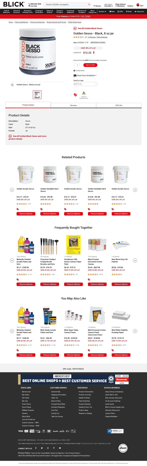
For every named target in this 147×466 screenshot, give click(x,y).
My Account (26, 392)
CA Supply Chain (56, 456)
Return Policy (56, 401)
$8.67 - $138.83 (94, 338)
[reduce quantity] (75, 65)
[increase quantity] (79, 65)
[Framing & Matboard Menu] (70, 14)
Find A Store (26, 404)
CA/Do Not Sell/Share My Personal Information (34, 456)
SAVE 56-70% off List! (72, 341)
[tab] (28, 105)
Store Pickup (26, 407)
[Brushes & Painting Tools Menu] (28, 14)
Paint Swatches (84, 401)
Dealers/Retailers (111, 416)
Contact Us (55, 413)
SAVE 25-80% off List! (95, 270)
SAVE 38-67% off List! (95, 341)
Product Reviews (85, 404)
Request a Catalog (85, 413)
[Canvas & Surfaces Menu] (17, 14)
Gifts (121, 11)
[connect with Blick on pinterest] (54, 449)
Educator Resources (112, 410)
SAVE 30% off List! (23, 200)
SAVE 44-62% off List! (48, 270)
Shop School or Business (114, 392)
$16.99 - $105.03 (70, 338)
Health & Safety (84, 398)
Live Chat (54, 410)
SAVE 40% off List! (88, 48)
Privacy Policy (24, 453)
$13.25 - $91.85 (46, 197)
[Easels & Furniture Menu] (60, 14)
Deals (130, 11)
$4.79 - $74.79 (46, 267)
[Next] (135, 190)
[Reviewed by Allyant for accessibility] (123, 448)
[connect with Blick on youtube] (60, 449)
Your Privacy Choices (72, 453)
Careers (25, 413)
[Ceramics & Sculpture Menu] (82, 14)
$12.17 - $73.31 (23, 197)
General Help (55, 392)
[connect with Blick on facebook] (36, 449)
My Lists (25, 401)
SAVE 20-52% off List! (24, 270)
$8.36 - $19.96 (117, 267)
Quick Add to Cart (111, 395)
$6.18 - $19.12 (69, 267)
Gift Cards (25, 398)
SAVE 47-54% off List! (72, 270)
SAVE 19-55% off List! (119, 341)
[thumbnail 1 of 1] (37, 94)
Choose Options (25, 214)
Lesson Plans (110, 413)
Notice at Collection (57, 453)
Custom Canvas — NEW (30, 423)
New (113, 11)
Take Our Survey (57, 416)
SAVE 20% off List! (118, 270)
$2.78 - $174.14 (118, 338)
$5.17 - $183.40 (23, 267)
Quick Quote (109, 404)
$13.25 (87, 52)
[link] (33, 6)
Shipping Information (58, 395)
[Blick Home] (14, 4)
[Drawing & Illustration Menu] (39, 14)
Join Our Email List (28, 419)
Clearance (140, 11)
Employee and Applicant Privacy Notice (76, 456)
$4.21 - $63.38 (46, 338)
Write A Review (102, 37)
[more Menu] (92, 14)
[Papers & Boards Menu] (51, 14)
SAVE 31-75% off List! (48, 341)
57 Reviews (92, 37)
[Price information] (76, 95)
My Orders (25, 395)
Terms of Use (35, 453)
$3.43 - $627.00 (94, 267)
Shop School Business (120, 5)
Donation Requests (58, 407)
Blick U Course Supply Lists (114, 407)
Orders (130, 6)
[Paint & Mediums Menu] (7, 14)
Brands (101, 11)
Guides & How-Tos (85, 407)
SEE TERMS (85, 16)
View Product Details (98, 42)
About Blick (26, 416)
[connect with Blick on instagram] (48, 449)
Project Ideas (83, 410)
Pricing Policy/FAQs (58, 404)
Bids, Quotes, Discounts (113, 398)
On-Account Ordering (112, 401)
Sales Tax (54, 398)
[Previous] (12, 190)
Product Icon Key (85, 395)
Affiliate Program (28, 410)
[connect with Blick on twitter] (42, 449)
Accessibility (45, 453)
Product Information (86, 392)
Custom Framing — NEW (30, 426)
